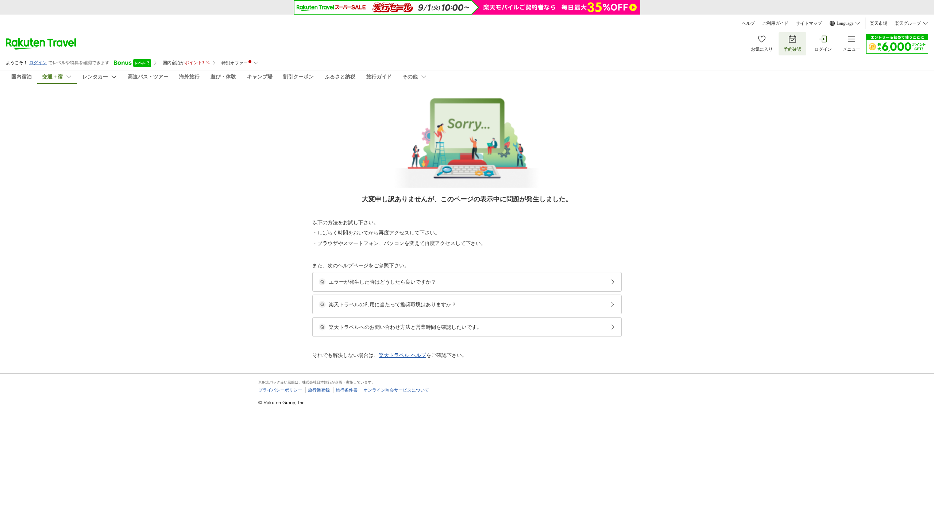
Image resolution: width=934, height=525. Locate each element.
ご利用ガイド (775, 23)
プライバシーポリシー (280, 390)
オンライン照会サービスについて (396, 390)
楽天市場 (878, 23)
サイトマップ (809, 23)
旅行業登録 (319, 390)
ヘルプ (748, 23)
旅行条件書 (347, 390)
